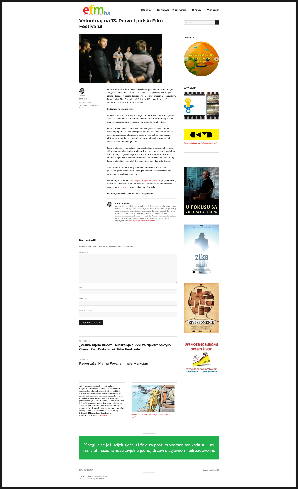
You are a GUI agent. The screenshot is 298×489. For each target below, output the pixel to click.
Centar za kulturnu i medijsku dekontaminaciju (200, 143)
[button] (186, 105)
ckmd (81, 105)
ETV (85, 470)
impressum (207, 470)
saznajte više (102, 415)
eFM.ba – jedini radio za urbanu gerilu (93, 476)
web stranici (123, 187)
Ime (81, 287)
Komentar (85, 252)
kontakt (216, 470)
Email (82, 299)
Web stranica (85, 310)
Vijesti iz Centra (85, 102)
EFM (81, 470)
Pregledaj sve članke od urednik (143, 221)
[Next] (216, 59)
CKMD (90, 470)
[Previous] (186, 59)
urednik (82, 96)
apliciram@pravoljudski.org (149, 180)
